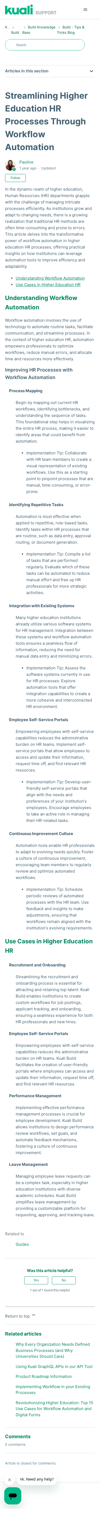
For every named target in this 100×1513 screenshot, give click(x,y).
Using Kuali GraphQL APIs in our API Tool (54, 1366)
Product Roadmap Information (44, 1376)
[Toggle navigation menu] (85, 9)
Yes (36, 1280)
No (64, 1280)
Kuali (9, 27)
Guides (22, 1244)
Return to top (18, 1316)
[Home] (30, 9)
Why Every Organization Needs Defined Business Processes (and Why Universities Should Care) (53, 1350)
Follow (15, 178)
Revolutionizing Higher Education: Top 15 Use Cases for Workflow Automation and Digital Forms (54, 1408)
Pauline (26, 162)
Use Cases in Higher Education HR (48, 284)
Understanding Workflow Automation (50, 278)
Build (15, 32)
